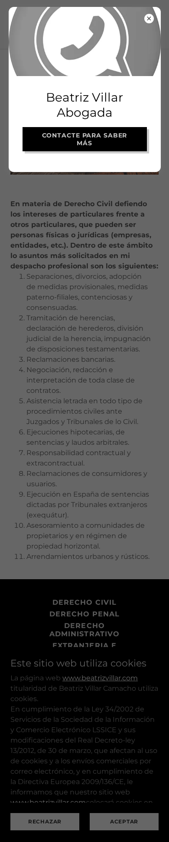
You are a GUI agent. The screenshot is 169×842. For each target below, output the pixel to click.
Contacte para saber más (84, 139)
